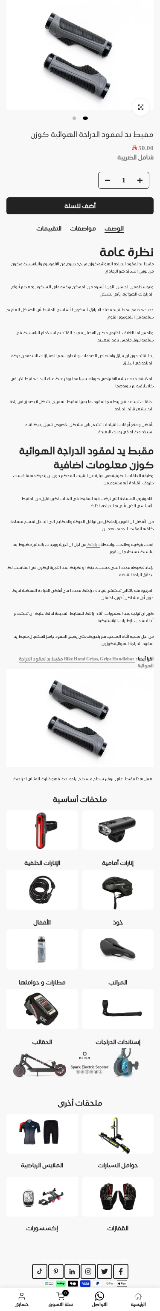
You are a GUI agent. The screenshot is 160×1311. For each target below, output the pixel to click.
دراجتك (93, 544)
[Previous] (6, 228)
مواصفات (83, 228)
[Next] (153, 228)
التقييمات (48, 228)
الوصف (114, 228)
